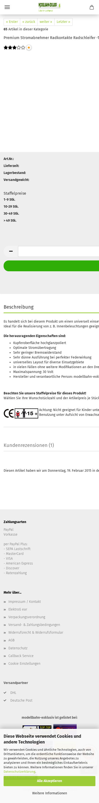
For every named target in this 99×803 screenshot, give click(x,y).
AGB (11, 640)
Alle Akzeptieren (49, 781)
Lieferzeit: (11, 166)
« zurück (28, 22)
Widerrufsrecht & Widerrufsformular (35, 632)
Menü (7, 7)
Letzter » (63, 22)
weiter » (46, 22)
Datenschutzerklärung (19, 771)
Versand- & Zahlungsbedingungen (34, 625)
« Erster (12, 22)
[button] (11, 251)
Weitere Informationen (49, 793)
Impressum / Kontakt (24, 602)
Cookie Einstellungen (24, 664)
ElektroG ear (17, 609)
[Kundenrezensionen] (14, 51)
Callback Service (21, 656)
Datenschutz (17, 648)
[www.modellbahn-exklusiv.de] (49, 7)
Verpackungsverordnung (26, 617)
